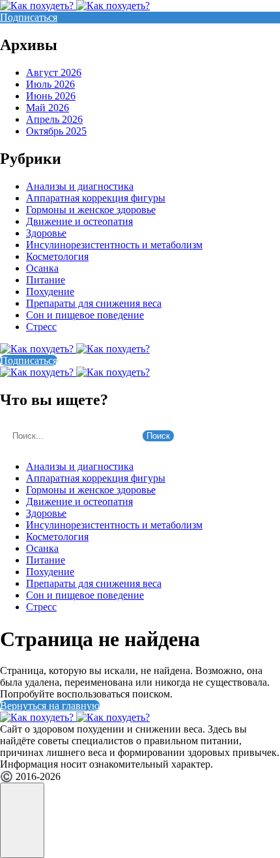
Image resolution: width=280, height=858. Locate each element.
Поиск (158, 436)
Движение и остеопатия (79, 221)
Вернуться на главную (50, 705)
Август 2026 (53, 72)
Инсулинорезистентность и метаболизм (114, 244)
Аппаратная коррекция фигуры (95, 197)
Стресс (41, 326)
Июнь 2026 (51, 95)
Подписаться (28, 17)
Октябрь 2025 (56, 130)
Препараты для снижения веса (93, 303)
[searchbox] (70, 435)
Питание (45, 279)
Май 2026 (47, 107)
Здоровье (46, 233)
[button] (22, 820)
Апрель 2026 (54, 119)
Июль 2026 (50, 84)
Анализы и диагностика (79, 186)
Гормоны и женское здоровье (91, 209)
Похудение (50, 291)
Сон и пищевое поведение (85, 314)
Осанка (42, 268)
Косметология (57, 256)
